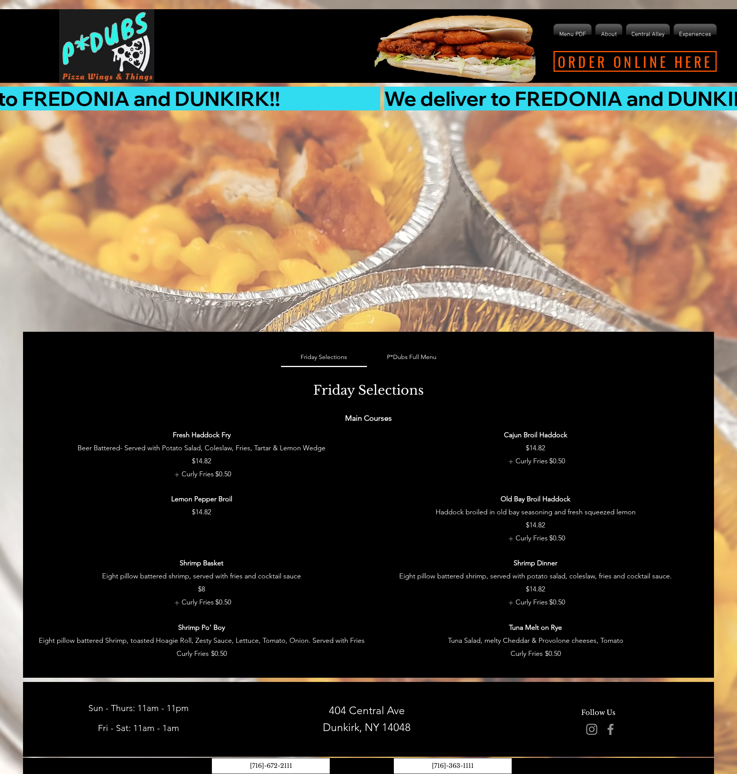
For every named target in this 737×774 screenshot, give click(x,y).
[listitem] (201, 474)
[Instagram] (591, 729)
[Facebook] (610, 729)
